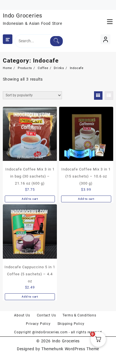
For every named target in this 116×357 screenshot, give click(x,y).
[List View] (109, 95)
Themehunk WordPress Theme (70, 349)
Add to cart (30, 198)
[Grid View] (98, 95)
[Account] (105, 39)
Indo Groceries (22, 15)
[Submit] (56, 41)
